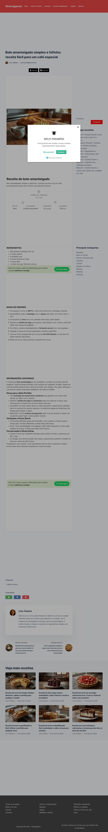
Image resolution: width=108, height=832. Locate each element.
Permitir (61, 152)
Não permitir (48, 152)
